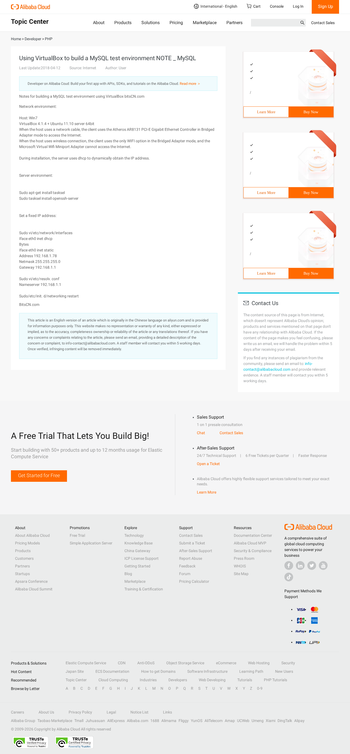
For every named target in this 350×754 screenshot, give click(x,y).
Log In (298, 6)
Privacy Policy (80, 712)
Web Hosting (259, 663)
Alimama (168, 720)
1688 (154, 720)
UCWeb (243, 720)
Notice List (139, 712)
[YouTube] (323, 565)
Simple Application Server (91, 543)
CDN (122, 663)
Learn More (266, 112)
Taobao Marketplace (54, 720)
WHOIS (240, 566)
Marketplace (205, 22)
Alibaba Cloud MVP (250, 543)
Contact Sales (323, 23)
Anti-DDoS (145, 663)
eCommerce (226, 663)
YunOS (196, 720)
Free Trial (77, 535)
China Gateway (137, 551)
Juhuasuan (95, 720)
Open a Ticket (208, 464)
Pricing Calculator (194, 581)
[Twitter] (311, 565)
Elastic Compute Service (86, 663)
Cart (257, 6)
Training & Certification (143, 589)
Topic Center (76, 680)
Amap (230, 720)
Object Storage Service (185, 663)
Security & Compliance (253, 551)
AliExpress (116, 720)
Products (123, 22)
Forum (184, 574)
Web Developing (212, 680)
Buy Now (311, 112)
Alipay (299, 720)
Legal (111, 712)
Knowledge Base (138, 543)
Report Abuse (190, 558)
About (98, 22)
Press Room (244, 558)
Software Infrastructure (207, 671)
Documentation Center (253, 535)
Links (167, 712)
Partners (234, 22)
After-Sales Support (195, 551)
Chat (201, 433)
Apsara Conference (31, 581)
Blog (128, 574)
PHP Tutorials (275, 680)
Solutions (150, 22)
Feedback (187, 566)
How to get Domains (158, 671)
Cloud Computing (113, 680)
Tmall (78, 720)
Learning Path (251, 671)
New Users (284, 671)
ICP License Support (141, 558)
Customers (24, 558)
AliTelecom (214, 720)
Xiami (270, 720)
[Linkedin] (300, 565)
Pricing (176, 22)
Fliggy (184, 720)
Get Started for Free (39, 475)
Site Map (241, 574)
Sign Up (325, 6)
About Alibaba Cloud (32, 535)
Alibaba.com (137, 720)
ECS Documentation (112, 671)
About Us (46, 712)
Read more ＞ (190, 84)
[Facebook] (288, 565)
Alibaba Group (23, 720)
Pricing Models (27, 543)
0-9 (259, 688)
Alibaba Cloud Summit (33, 589)
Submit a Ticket (192, 543)
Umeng (258, 720)
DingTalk (285, 720)
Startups (22, 574)
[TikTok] (288, 577)
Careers (17, 712)
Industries (148, 680)
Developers (177, 680)
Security (288, 663)
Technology (134, 535)
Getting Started (137, 566)
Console (277, 6)
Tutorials (244, 680)
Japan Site (75, 671)
